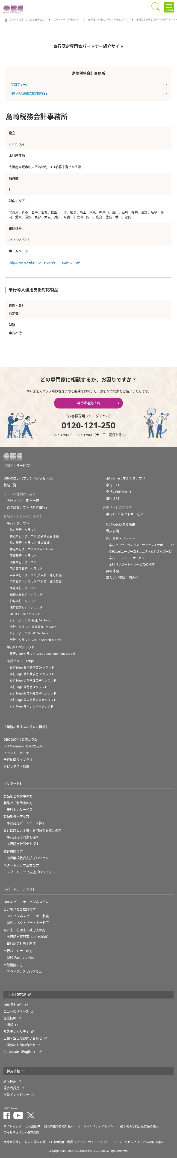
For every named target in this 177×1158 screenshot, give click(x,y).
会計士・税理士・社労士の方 (24, 930)
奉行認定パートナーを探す (26, 823)
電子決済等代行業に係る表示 (139, 1126)
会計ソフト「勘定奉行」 (24, 500)
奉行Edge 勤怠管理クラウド (28, 686)
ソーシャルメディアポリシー (96, 1126)
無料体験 (112, 571)
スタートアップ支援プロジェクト (31, 872)
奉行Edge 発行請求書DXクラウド (32, 667)
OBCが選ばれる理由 (120, 524)
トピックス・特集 (16, 766)
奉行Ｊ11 (112, 498)
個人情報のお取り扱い (59, 1126)
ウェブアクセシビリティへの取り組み (138, 1141)
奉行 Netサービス (19, 809)
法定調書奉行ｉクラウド (26, 607)
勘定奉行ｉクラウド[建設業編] (30, 542)
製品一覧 (9, 485)
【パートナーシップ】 (19, 889)
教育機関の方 (13, 851)
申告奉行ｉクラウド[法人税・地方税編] (36, 575)
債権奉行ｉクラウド (23, 555)
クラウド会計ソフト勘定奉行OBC (26, 20)
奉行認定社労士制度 (21, 943)
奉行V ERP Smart (118, 491)
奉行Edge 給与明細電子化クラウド (33, 693)
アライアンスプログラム (24, 971)
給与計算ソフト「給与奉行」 (28, 507)
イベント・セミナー (17, 753)
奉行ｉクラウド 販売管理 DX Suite (33, 626)
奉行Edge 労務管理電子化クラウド (33, 680)
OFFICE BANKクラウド (25, 613)
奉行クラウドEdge (20, 661)
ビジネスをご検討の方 (19, 909)
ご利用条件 (32, 1126)
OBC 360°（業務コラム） (22, 739)
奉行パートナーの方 (17, 950)
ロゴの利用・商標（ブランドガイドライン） (79, 1141)
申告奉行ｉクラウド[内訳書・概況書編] (36, 581)
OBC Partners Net (20, 957)
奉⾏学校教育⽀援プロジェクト (29, 858)
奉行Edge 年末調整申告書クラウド (33, 699)
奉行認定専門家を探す (23, 837)
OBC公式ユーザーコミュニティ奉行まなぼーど (140, 551)
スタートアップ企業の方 (21, 865)
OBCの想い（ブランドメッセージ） (29, 478)
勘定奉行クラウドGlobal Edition (31, 549)
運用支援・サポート (120, 538)
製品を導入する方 (16, 816)
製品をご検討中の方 (17, 796)
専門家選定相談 (88, 403)
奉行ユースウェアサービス (127, 557)
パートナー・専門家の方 (66, 20)
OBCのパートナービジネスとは (26, 901)
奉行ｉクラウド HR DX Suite (29, 633)
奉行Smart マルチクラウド (125, 478)
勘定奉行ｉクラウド (23, 529)
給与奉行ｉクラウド (23, 600)
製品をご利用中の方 (17, 803)
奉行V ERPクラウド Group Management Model (42, 653)
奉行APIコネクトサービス (124, 514)
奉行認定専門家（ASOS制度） (28, 936)
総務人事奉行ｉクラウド (26, 594)
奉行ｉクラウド (18, 523)
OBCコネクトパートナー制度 (28, 922)
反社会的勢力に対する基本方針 (24, 1141)
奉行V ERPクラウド (21, 647)
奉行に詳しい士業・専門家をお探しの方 (32, 830)
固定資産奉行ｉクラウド (26, 568)
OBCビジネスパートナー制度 (28, 916)
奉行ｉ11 (112, 485)
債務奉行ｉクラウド (23, 562)
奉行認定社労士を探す (23, 843)
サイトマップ (12, 1126)
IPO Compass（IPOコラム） (24, 746)
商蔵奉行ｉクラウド (23, 588)
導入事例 (112, 531)
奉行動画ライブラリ (17, 759)
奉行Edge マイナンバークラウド (31, 706)
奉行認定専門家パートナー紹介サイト (107, 20)
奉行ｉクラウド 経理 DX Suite (30, 620)
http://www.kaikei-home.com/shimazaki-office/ (44, 262)
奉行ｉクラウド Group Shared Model (35, 639)
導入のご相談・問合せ (122, 577)
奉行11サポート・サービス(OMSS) (132, 564)
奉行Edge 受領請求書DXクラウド (32, 674)
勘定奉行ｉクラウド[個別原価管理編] (34, 536)
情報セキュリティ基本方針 (21, 1132)
